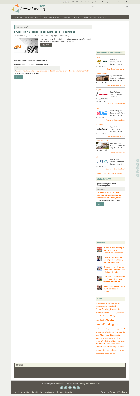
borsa (116, 303)
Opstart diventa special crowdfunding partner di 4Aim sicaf (44, 32)
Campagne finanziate (109, 2)
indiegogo (117, 329)
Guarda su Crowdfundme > (115, 104)
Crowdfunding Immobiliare (109, 309)
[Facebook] (58, 1)
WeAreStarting (114, 353)
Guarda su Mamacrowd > (116, 69)
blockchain (110, 303)
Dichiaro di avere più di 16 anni (27, 74)
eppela (108, 316)
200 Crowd (98, 303)
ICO (113, 329)
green (110, 329)
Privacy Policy (85, 384)
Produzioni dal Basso (109, 341)
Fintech (101, 329)
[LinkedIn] (66, 1)
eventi (116, 325)
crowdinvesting (113, 313)
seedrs (118, 347)
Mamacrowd (105, 335)
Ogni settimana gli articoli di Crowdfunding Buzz (31, 64)
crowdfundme (102, 312)
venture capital (100, 353)
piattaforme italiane (108, 338)
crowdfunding (113, 306)
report (118, 344)
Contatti (83, 2)
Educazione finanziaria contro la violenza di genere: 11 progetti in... (114, 288)
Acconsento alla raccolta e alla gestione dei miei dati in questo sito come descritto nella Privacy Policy (52, 71)
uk (121, 350)
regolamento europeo (109, 344)
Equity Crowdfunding (61, 35)
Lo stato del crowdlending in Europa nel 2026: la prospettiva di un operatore (114, 250)
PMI (117, 338)
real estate (121, 341)
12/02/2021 (36, 35)
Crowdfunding (48, 35)
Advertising (75, 2)
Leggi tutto (45, 44)
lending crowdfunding (103, 332)
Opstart (114, 335)
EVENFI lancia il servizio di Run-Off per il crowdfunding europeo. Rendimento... (113, 259)
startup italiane (109, 350)
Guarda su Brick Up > (117, 153)
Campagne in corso (94, 2)
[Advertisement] (112, 223)
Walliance (106, 353)
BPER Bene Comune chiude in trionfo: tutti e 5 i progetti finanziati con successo (114, 279)
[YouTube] (60, 1)
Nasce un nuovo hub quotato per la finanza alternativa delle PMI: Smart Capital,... (114, 269)
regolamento (99, 343)
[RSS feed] (68, 1)
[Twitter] (63, 1)
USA (123, 350)
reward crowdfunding (106, 346)
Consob (105, 306)
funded (106, 329)
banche (103, 303)
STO (118, 350)
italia (122, 328)
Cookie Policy (95, 384)
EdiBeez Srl (60, 384)
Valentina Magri (22, 35)
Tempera (113, 392)
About (17, 392)
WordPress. (122, 392)
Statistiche (121, 2)
